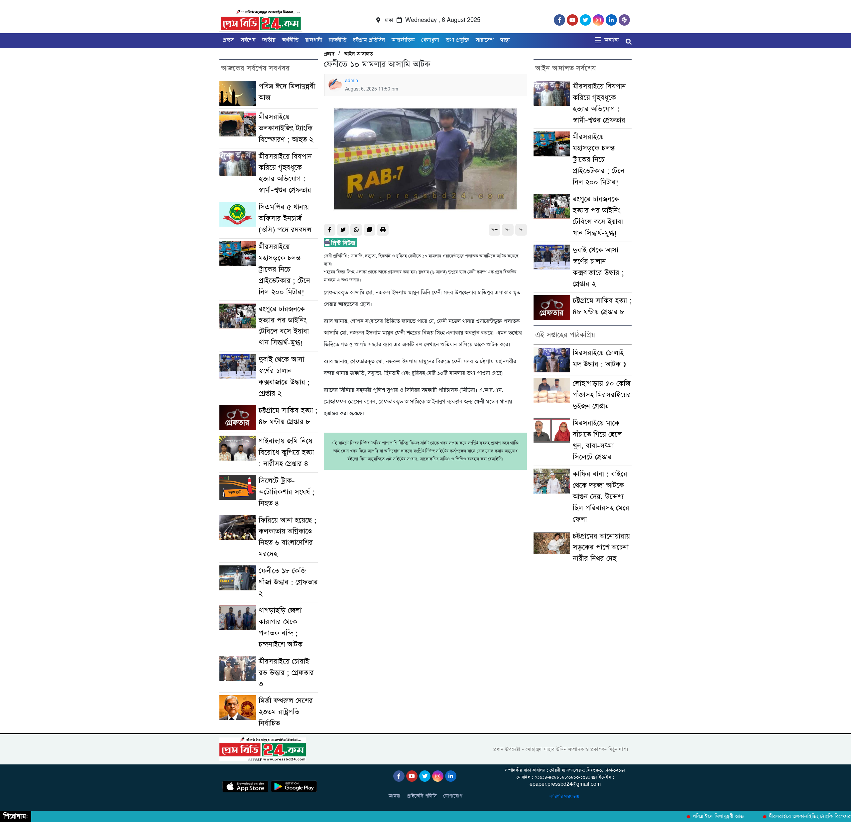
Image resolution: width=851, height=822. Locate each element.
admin (351, 81)
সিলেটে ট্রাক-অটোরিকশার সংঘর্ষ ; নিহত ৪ (286, 492)
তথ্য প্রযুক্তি (457, 40)
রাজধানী (313, 40)
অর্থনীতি (290, 40)
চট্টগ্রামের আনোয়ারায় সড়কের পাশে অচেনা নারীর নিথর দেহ (601, 547)
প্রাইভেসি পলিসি (421, 795)
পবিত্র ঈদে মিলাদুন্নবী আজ (704, 816)
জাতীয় (268, 40)
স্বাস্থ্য (505, 40)
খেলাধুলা (430, 40)
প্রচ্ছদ (228, 40)
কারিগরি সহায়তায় (565, 796)
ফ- (507, 229)
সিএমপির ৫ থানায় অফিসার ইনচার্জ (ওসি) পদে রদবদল (285, 218)
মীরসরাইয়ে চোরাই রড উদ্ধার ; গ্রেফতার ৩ (286, 672)
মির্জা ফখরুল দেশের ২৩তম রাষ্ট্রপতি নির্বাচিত (286, 712)
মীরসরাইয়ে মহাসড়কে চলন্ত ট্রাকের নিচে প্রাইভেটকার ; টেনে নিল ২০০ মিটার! (284, 269)
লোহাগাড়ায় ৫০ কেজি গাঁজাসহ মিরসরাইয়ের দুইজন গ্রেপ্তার (602, 394)
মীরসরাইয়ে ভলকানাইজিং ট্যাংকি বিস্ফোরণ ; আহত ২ (286, 128)
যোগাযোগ (452, 795)
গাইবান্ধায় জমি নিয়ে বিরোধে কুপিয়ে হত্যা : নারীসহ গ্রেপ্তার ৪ (286, 452)
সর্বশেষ (248, 40)
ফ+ (494, 229)
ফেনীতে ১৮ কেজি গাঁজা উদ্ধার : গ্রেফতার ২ (288, 582)
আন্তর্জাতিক (403, 40)
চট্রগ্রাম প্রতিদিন (369, 40)
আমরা (394, 795)
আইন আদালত (358, 54)
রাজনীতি (337, 40)
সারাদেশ (484, 40)
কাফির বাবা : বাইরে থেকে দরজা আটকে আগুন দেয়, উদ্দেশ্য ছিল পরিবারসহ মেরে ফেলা (601, 496)
